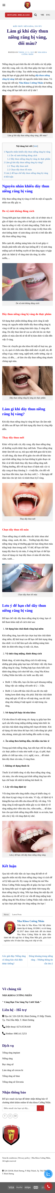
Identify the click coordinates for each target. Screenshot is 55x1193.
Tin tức (38, 26)
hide (35, 146)
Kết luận (8, 176)
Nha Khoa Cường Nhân (31, 83)
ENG (48, 15)
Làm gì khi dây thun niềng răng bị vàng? (23, 162)
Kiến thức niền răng (23, 26)
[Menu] (4, 5)
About (6, 914)
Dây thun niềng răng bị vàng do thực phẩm (28, 159)
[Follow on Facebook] (4, 1116)
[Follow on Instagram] (10, 1116)
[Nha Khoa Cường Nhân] (27, 5)
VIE (42, 15)
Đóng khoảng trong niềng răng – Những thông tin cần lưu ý (41, 960)
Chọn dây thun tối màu (19, 169)
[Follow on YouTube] (15, 1116)
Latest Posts (17, 914)
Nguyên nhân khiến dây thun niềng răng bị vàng (27, 151)
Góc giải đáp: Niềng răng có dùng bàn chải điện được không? (14, 960)
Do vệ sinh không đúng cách (22, 155)
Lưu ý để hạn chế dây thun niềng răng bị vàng (26, 173)
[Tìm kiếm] (35, 15)
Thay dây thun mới (17, 166)
